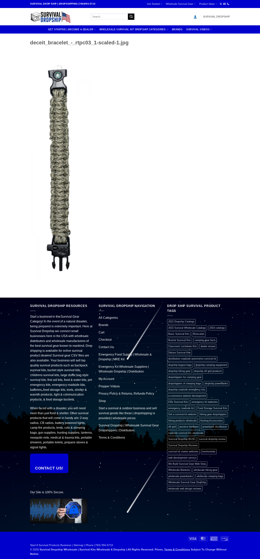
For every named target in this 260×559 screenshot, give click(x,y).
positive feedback (189, 426)
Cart (101, 332)
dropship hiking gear (179, 371)
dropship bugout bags (180, 365)
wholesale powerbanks (180, 476)
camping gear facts (205, 340)
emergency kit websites (205, 401)
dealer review (208, 346)
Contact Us (106, 347)
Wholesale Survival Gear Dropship (187, 482)
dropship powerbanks (216, 383)
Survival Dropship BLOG (181, 439)
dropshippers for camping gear (185, 377)
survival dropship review (212, 439)
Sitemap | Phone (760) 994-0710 (93, 545)
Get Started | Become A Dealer (70, 29)
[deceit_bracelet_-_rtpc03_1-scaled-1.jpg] (61, 167)
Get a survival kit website (182, 414)
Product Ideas (207, 3)
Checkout (105, 339)
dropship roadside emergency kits (186, 389)
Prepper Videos (109, 386)
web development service (182, 457)
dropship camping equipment (211, 365)
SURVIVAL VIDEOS (198, 29)
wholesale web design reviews (184, 488)
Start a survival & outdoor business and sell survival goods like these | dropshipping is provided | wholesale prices (128, 413)
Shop (102, 401)
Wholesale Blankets (179, 470)
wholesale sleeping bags (210, 476)
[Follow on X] (221, 4)
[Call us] (228, 4)
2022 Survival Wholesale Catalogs (187, 327)
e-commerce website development (187, 395)
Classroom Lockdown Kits (182, 346)
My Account (106, 378)
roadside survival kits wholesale (185, 433)
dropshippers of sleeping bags (184, 383)
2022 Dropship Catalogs (181, 321)
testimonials (208, 451)
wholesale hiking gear (205, 470)
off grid (172, 426)
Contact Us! (49, 468)
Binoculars (199, 333)
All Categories (108, 317)
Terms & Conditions (112, 437)
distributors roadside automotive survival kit (192, 358)
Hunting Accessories (211, 420)
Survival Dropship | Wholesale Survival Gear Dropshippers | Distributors (129, 428)
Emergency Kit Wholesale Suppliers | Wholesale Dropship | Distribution (124, 369)
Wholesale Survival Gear (179, 3)
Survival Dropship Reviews (183, 445)
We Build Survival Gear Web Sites (187, 463)
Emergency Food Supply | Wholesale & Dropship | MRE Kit (125, 357)
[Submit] (131, 17)
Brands (177, 29)
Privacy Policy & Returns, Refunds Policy (126, 393)
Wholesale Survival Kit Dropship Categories (132, 29)
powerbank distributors (215, 426)
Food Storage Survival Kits (212, 408)
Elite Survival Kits (178, 401)
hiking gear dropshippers (213, 414)
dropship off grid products (208, 371)
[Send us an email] (224, 4)
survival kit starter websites (183, 451)
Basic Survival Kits (178, 333)
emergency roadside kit (181, 408)
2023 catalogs (217, 327)
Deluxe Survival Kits (179, 352)
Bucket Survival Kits (179, 340)
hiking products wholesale (182, 420)
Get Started (153, 3)
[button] (195, 17)
